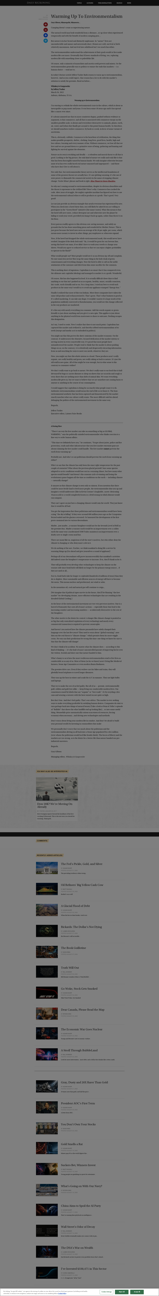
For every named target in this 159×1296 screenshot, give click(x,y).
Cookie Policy (62, 1293)
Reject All (121, 1292)
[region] (79, 1292)
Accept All (137, 1292)
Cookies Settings (106, 1292)
